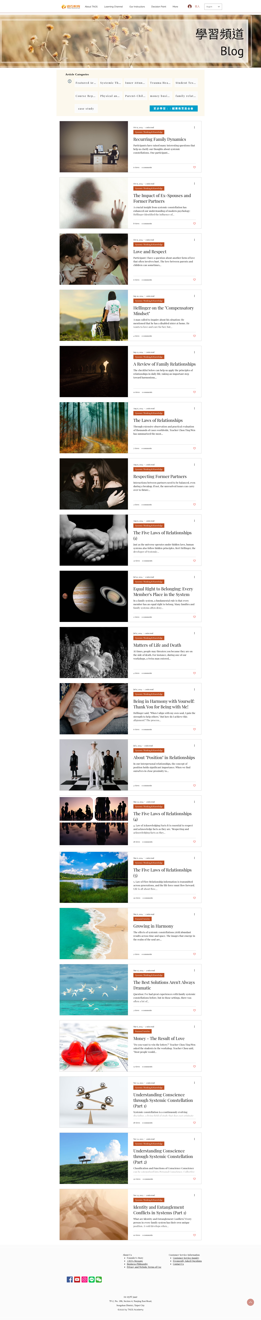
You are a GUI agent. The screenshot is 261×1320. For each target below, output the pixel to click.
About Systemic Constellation (148, 1312)
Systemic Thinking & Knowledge (149, 132)
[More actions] (195, 127)
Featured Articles (142, 919)
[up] (250, 1302)
